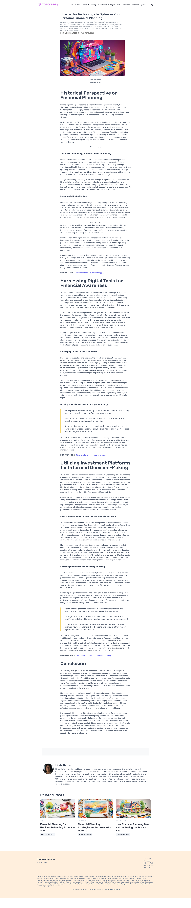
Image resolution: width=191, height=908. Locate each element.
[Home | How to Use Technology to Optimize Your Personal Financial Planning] (50, 4)
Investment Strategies (106, 5)
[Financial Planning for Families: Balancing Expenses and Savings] (57, 818)
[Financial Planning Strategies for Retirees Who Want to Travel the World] (95, 818)
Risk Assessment (123, 5)
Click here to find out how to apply (90, 273)
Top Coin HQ (148, 867)
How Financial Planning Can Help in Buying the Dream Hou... (132, 827)
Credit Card (75, 5)
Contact (146, 861)
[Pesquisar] (152, 4)
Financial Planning (89, 5)
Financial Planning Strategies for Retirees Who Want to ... (94, 827)
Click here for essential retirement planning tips (95, 655)
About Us (147, 859)
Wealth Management (139, 5)
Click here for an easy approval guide (91, 455)
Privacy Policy (148, 863)
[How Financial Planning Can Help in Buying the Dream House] (133, 818)
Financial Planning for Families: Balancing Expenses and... (57, 827)
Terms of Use (148, 865)
